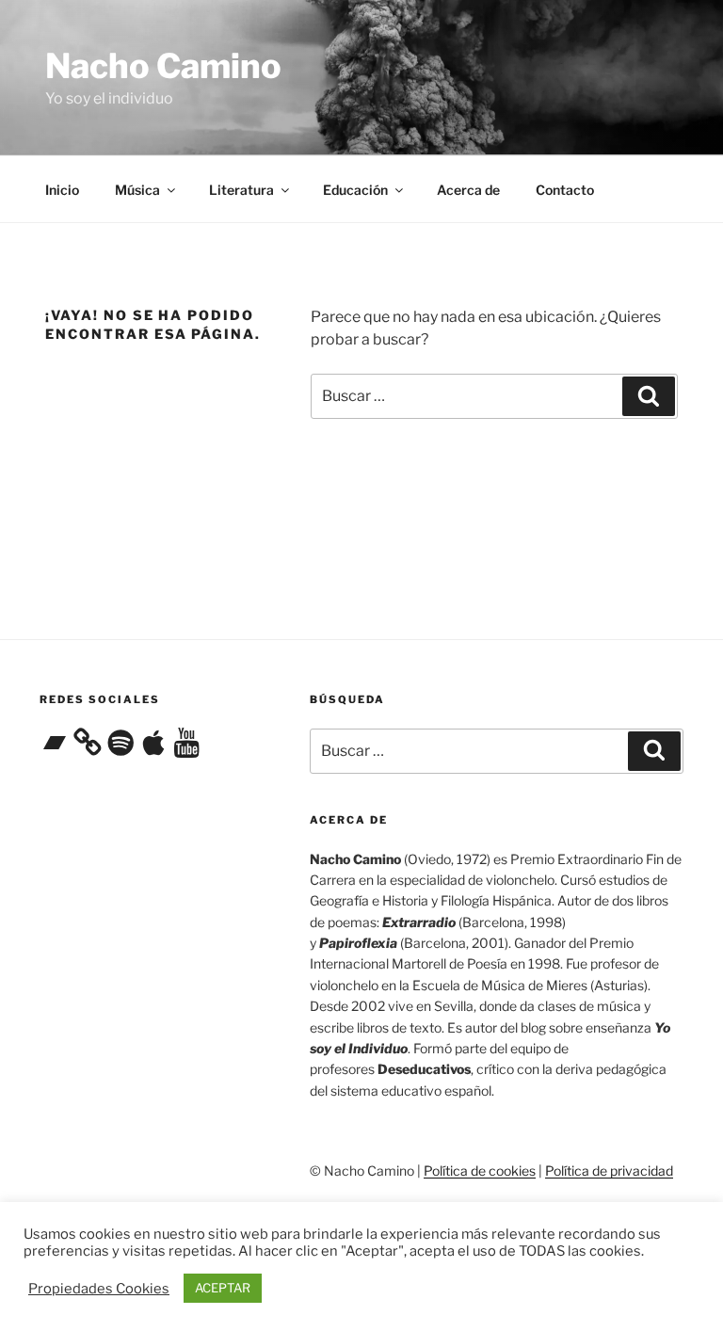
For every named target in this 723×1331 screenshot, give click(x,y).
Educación (355, 190)
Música (137, 190)
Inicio (62, 190)
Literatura (241, 190)
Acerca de (468, 190)
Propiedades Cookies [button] (98, 1288)
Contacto (565, 190)
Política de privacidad (609, 1171)
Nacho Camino (163, 66)
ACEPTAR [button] (222, 1287)
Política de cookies (480, 1171)
